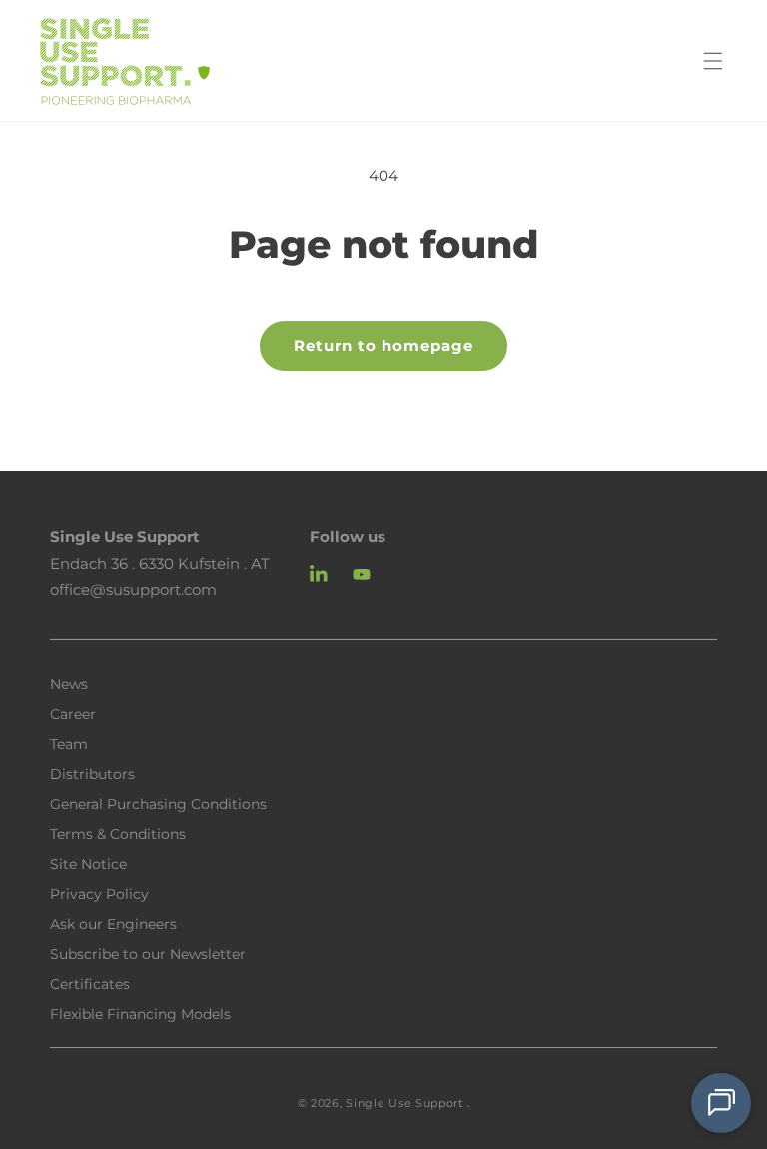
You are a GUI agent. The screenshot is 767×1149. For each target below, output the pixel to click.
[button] (713, 61)
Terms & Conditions (118, 833)
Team (69, 743)
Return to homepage (383, 345)
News (69, 684)
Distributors (92, 773)
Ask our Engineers (113, 923)
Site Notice (88, 863)
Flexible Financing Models (140, 1013)
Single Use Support (404, 1103)
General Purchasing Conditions (158, 803)
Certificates (90, 983)
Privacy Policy (99, 893)
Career (73, 713)
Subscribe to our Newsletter (148, 953)
